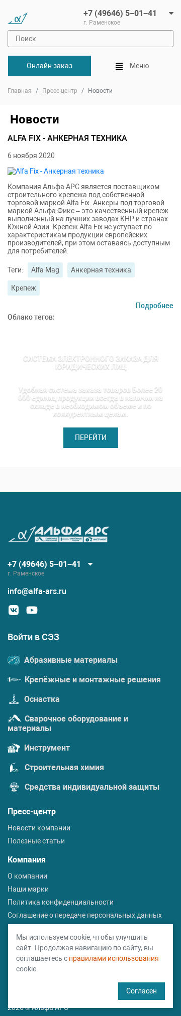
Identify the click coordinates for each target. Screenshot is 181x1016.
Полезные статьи (36, 841)
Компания (27, 859)
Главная (20, 90)
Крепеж (23, 288)
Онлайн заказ (49, 66)
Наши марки (28, 889)
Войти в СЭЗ (33, 637)
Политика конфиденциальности (61, 902)
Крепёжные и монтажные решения (92, 679)
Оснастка (41, 699)
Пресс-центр (59, 90)
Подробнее (154, 306)
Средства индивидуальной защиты (91, 787)
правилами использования (114, 958)
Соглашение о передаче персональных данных (85, 915)
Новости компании (39, 828)
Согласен (141, 991)
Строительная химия (63, 767)
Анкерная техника (101, 270)
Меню (138, 66)
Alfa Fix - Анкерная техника (67, 138)
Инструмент (46, 748)
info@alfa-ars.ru (37, 591)
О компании (27, 876)
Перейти (91, 437)
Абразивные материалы (70, 660)
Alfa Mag (45, 270)
